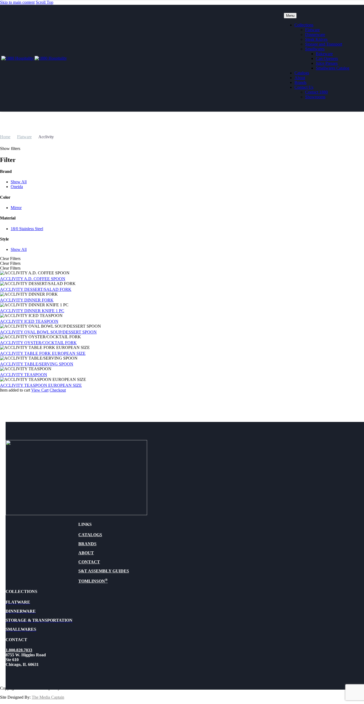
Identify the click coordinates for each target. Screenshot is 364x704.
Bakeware (324, 53)
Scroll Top (44, 2)
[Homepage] (34, 58)
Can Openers (327, 58)
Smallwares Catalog (332, 68)
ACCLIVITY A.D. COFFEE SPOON (32, 278)
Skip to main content (17, 2)
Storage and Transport (323, 44)
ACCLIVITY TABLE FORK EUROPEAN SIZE (43, 353)
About (299, 77)
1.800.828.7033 (19, 650)
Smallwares (315, 49)
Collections (303, 25)
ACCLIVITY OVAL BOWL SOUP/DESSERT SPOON (48, 332)
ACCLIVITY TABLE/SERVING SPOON (36, 364)
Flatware (312, 29)
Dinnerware (315, 34)
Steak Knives (316, 39)
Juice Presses (327, 63)
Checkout (58, 390)
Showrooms (315, 97)
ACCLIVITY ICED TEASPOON (29, 321)
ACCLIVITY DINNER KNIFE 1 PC (32, 310)
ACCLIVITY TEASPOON (23, 374)
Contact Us (303, 87)
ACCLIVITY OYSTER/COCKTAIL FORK (38, 342)
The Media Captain (48, 697)
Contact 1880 (316, 92)
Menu (290, 16)
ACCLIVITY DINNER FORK (27, 300)
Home (5, 137)
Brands (300, 82)
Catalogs (301, 73)
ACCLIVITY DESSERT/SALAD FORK (35, 289)
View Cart (39, 390)
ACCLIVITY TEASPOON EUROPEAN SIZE (41, 385)
